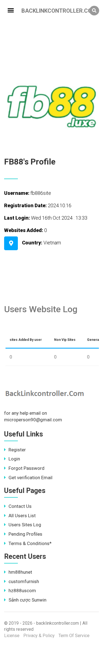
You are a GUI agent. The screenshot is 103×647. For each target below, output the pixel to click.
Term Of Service (74, 635)
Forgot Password (26, 468)
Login (14, 459)
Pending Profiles (25, 534)
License (12, 635)
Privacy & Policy (39, 635)
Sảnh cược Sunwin (27, 600)
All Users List (22, 515)
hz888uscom (22, 590)
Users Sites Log (25, 524)
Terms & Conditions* (30, 543)
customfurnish (24, 581)
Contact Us (20, 506)
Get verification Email (30, 477)
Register (17, 449)
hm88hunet (20, 572)
